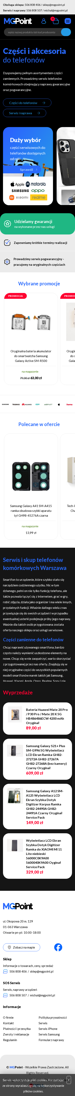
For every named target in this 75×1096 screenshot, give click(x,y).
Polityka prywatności (53, 1017)
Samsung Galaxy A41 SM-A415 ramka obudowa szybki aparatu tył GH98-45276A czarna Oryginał (31, 511)
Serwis (43, 1023)
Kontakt (8, 1023)
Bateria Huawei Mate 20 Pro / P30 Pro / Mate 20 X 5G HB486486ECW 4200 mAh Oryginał (47, 716)
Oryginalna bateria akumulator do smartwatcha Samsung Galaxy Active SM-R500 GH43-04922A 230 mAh (31, 356)
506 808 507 (34, 10)
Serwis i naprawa (20, 113)
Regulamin (10, 1040)
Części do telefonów (23, 103)
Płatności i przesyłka (17, 1028)
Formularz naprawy (51, 1040)
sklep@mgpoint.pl (54, 4)
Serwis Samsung (49, 1034)
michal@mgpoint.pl (56, 10)
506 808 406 (32, 4)
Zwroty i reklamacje (16, 1034)
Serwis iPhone (48, 1028)
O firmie (8, 1017)
